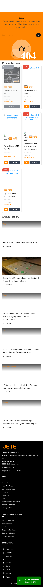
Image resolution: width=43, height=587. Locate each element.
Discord (8, 577)
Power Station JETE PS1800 (11, 147)
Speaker (6, 367)
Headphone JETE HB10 (30, 91)
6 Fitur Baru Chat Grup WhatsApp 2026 (20, 242)
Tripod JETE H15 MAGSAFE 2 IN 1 (10, 194)
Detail (11, 106)
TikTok (8, 570)
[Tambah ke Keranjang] (26, 106)
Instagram (9, 549)
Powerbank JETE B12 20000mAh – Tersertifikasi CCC (31, 146)
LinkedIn (8, 566)
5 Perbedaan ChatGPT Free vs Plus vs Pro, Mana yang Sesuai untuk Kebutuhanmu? (20, 317)
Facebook (9, 556)
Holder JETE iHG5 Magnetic (10, 92)
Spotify (8, 573)
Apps (5, 224)
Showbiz (6, 331)
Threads (9, 553)
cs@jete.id (10, 467)
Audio (13, 367)
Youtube (8, 563)
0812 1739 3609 (14, 471)
